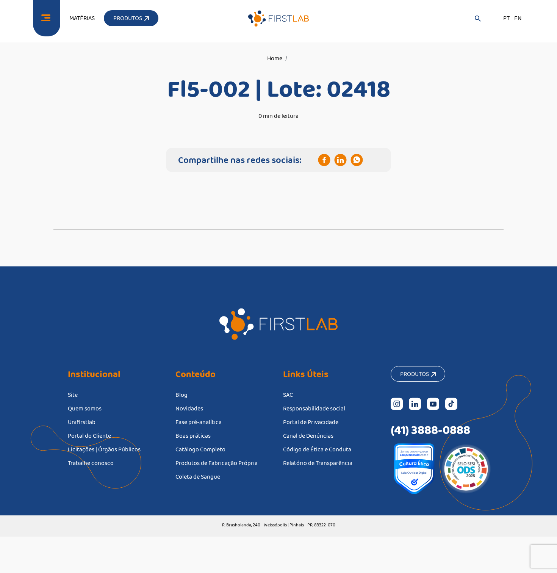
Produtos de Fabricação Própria (216, 463)
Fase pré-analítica (198, 422)
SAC (288, 394)
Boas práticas (193, 435)
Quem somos (85, 408)
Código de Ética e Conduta (317, 449)
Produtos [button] (128, 18)
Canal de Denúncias (308, 435)
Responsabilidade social (314, 408)
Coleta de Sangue (197, 476)
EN (518, 18)
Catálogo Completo (200, 449)
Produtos (415, 373)
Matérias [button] (82, 18)
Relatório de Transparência (317, 463)
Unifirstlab (81, 422)
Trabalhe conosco (91, 463)
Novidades (189, 408)
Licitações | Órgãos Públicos (104, 449)
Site (73, 394)
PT (506, 18)
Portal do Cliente (89, 435)
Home (274, 58)
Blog (181, 394)
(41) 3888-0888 (430, 429)
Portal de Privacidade (310, 422)
